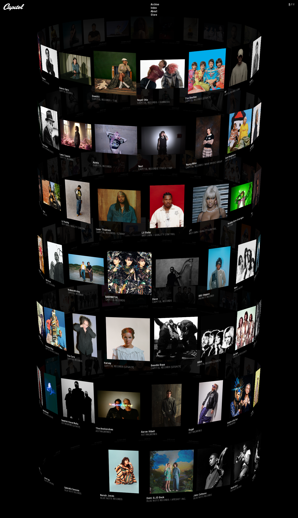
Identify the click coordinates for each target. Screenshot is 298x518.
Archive (155, 4)
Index (154, 8)
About (154, 11)
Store (154, 15)
